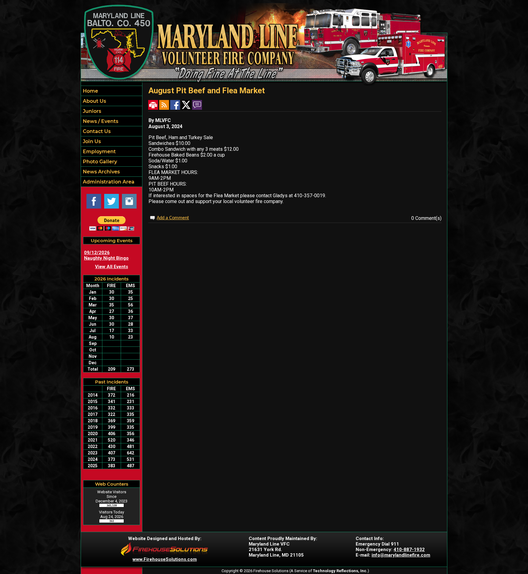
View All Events (111, 266)
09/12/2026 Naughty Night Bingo (106, 255)
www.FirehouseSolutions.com (165, 559)
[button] (111, 101)
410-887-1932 (409, 549)
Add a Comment (173, 218)
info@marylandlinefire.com (401, 555)
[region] (111, 136)
